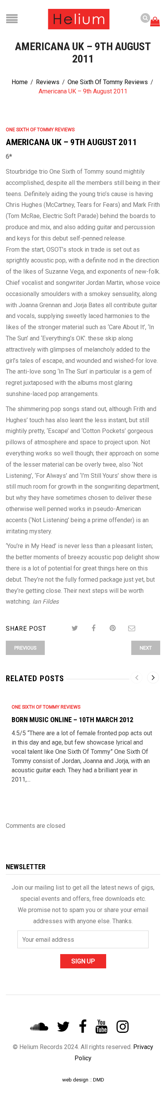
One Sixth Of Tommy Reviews (108, 82)
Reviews (47, 82)
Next (146, 648)
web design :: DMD (83, 1079)
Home (20, 82)
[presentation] (136, 678)
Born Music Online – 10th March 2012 (72, 720)
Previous (25, 648)
